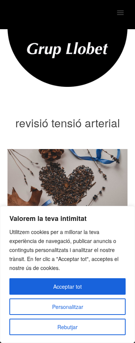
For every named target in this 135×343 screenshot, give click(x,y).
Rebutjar (67, 327)
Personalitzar (67, 306)
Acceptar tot (67, 286)
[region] (67, 274)
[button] (124, 8)
